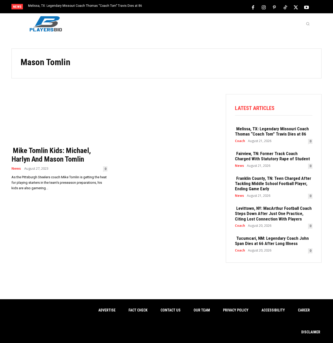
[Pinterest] (274, 7)
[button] (307, 24)
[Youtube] (306, 7)
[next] (184, 7)
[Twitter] (295, 7)
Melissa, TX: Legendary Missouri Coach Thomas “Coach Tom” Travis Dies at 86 (85, 6)
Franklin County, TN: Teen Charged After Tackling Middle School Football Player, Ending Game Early (273, 184)
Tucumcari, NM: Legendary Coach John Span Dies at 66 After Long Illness (272, 241)
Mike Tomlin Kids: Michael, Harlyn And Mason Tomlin (51, 155)
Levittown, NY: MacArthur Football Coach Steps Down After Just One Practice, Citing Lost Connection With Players (273, 214)
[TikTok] (285, 7)
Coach (240, 141)
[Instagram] (263, 7)
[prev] (175, 7)
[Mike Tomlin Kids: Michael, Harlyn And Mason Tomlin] (59, 118)
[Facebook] (253, 7)
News (16, 168)
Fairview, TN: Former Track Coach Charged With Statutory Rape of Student (272, 156)
